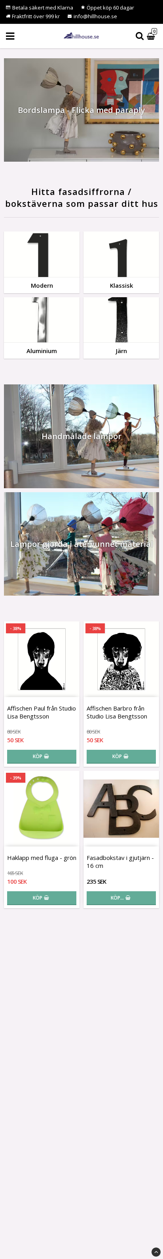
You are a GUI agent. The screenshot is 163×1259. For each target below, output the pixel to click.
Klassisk (121, 285)
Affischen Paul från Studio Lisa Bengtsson (41, 712)
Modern (42, 285)
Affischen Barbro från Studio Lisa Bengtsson (117, 712)
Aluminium (42, 351)
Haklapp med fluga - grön (41, 858)
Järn (121, 351)
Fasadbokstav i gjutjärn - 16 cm (120, 861)
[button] (152, 36)
